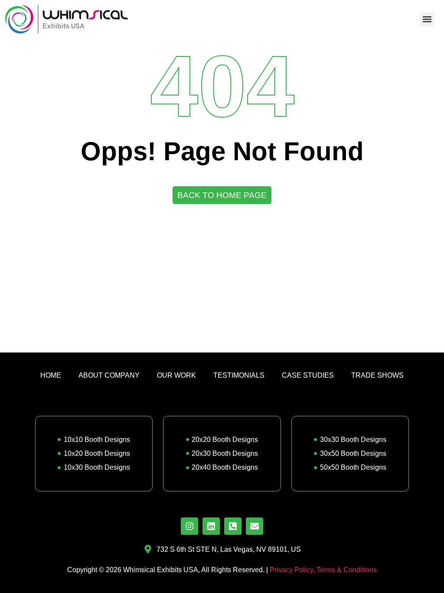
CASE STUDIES (308, 375)
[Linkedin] (211, 526)
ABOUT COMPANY (109, 375)
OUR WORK (176, 375)
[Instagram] (189, 526)
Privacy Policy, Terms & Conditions (323, 569)
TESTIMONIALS (238, 375)
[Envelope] (254, 526)
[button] (427, 19)
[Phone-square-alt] (233, 526)
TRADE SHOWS (377, 375)
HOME (50, 375)
